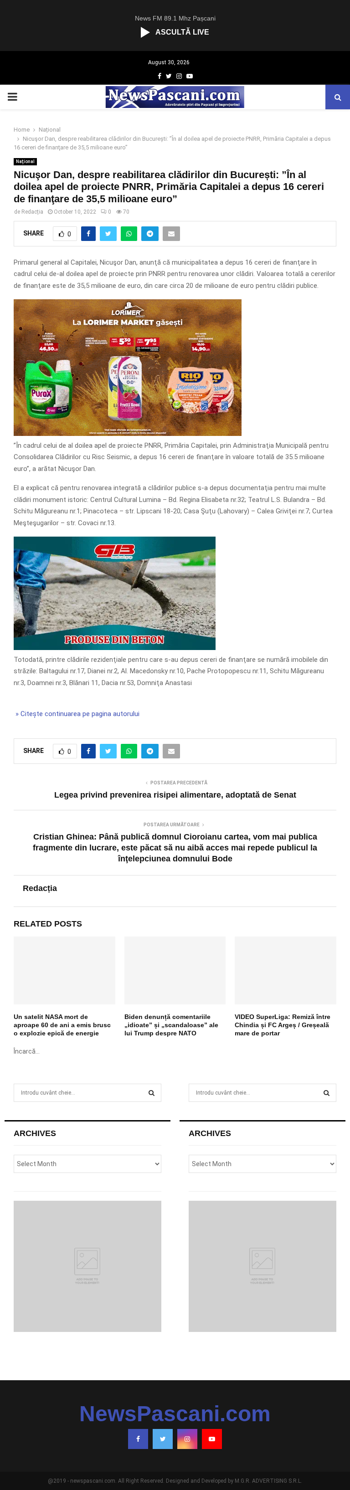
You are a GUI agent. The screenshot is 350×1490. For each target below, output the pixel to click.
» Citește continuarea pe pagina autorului (76, 714)
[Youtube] (212, 1439)
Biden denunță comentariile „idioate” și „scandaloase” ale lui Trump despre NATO (171, 1025)
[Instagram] (187, 1439)
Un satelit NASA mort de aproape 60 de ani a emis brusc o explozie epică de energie (62, 1025)
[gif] (128, 434)
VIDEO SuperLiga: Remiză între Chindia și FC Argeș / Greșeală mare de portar (282, 1025)
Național (25, 161)
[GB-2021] (115, 648)
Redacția (32, 212)
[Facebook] (138, 1439)
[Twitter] (163, 1439)
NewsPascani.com (175, 1414)
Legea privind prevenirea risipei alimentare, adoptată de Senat (175, 794)
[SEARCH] (151, 1093)
